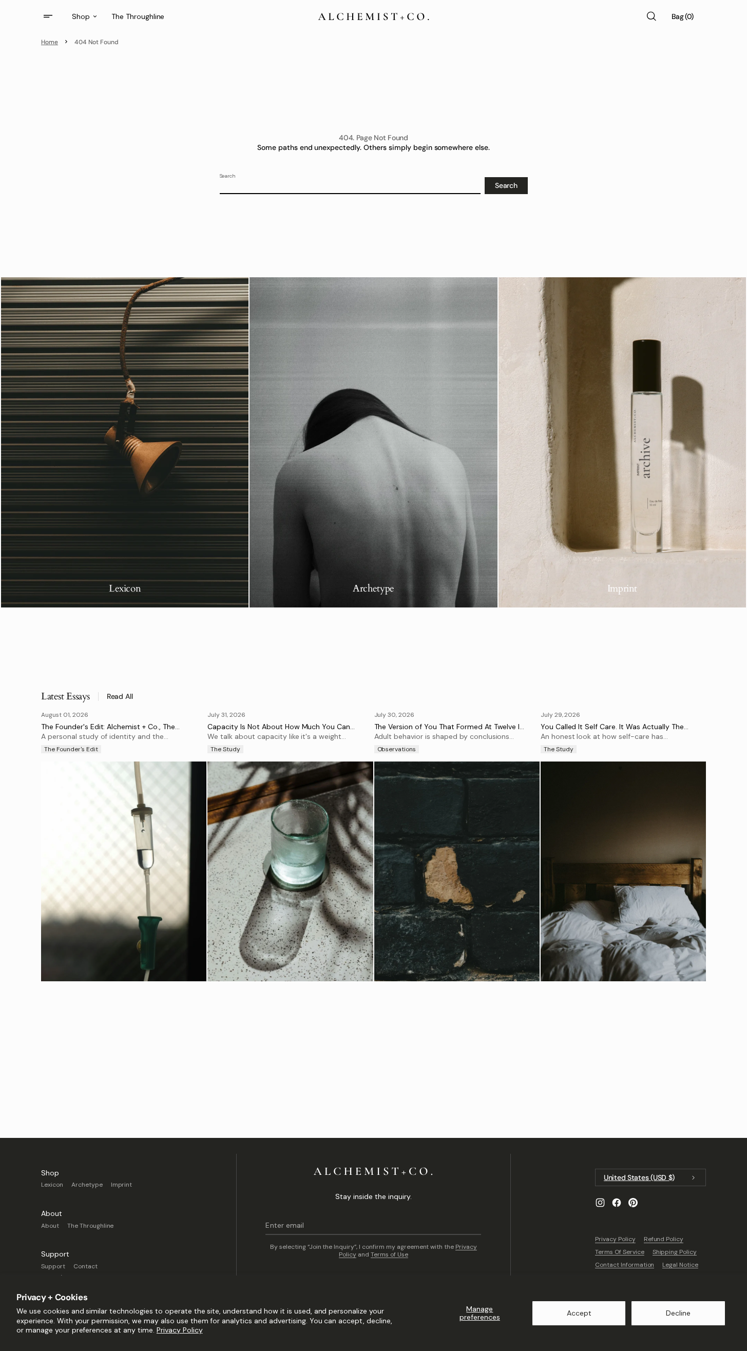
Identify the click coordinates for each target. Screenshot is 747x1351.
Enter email (284, 1225)
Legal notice (680, 1265)
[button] (651, 16)
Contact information (624, 1265)
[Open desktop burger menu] (49, 16)
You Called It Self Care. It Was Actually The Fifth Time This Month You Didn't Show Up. (612, 731)
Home (49, 42)
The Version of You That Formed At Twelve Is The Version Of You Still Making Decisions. (449, 731)
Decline (678, 1313)
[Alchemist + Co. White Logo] (373, 1171)
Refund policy (664, 1239)
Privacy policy (615, 1239)
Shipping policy (675, 1252)
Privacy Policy (180, 1330)
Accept (579, 1313)
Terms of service (619, 1252)
